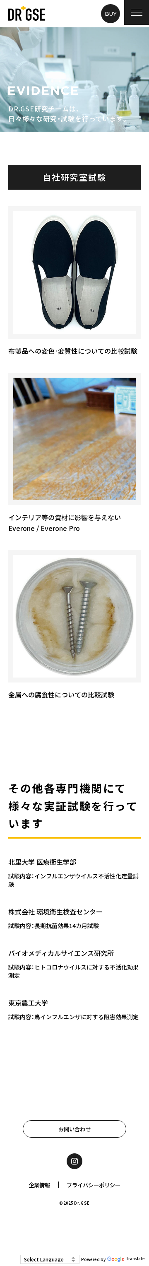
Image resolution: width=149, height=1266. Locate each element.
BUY (111, 13)
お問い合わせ (74, 1129)
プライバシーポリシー (93, 1185)
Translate (135, 1258)
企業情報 (39, 1185)
